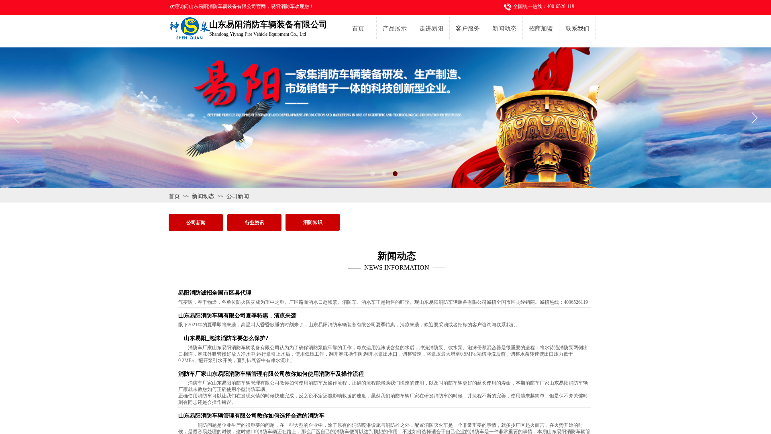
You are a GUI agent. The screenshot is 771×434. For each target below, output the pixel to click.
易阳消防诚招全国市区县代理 (214, 293)
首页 (358, 28)
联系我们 (577, 28)
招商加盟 (541, 28)
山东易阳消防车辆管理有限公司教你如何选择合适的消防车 (251, 416)
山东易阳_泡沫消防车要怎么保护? (223, 338)
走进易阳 (431, 28)
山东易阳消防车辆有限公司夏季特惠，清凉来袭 (237, 316)
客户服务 (468, 28)
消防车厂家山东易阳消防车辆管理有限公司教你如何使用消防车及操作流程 (271, 374)
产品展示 (395, 28)
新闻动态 (504, 28)
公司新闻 (237, 196)
